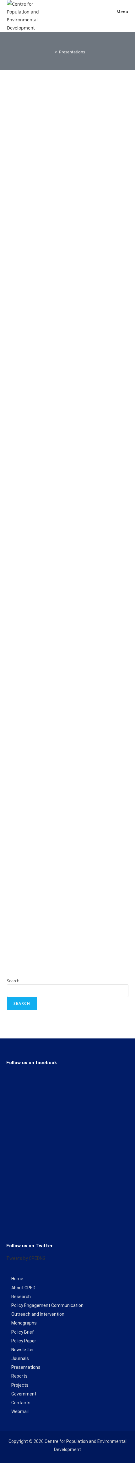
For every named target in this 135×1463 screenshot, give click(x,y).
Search (13, 980)
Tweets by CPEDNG (26, 1258)
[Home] (51, 52)
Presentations (72, 52)
